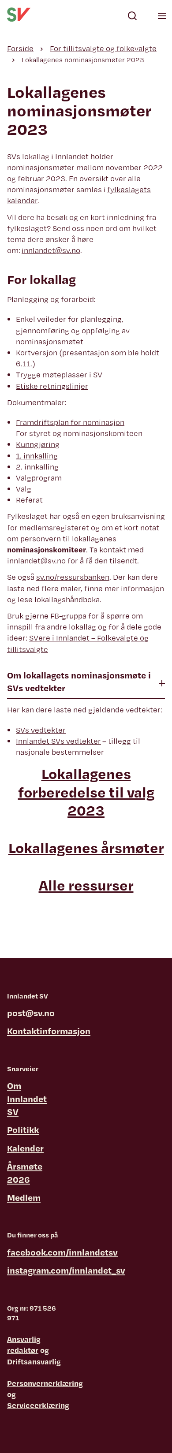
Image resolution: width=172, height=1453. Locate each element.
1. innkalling (37, 456)
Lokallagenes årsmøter (86, 847)
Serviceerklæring (38, 1405)
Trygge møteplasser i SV (59, 374)
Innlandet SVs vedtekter (58, 741)
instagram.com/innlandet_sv (66, 1270)
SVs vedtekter (41, 730)
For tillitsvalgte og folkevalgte (103, 48)
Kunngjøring (38, 444)
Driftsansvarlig (34, 1361)
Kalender (25, 1148)
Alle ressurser (86, 885)
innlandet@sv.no (51, 250)
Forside (20, 48)
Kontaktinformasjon (48, 1031)
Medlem (24, 1197)
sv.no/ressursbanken (72, 577)
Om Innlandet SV (27, 1099)
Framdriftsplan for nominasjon (70, 422)
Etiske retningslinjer (52, 386)
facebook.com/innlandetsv (62, 1252)
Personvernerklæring (45, 1383)
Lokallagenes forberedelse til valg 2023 (86, 792)
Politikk (23, 1130)
